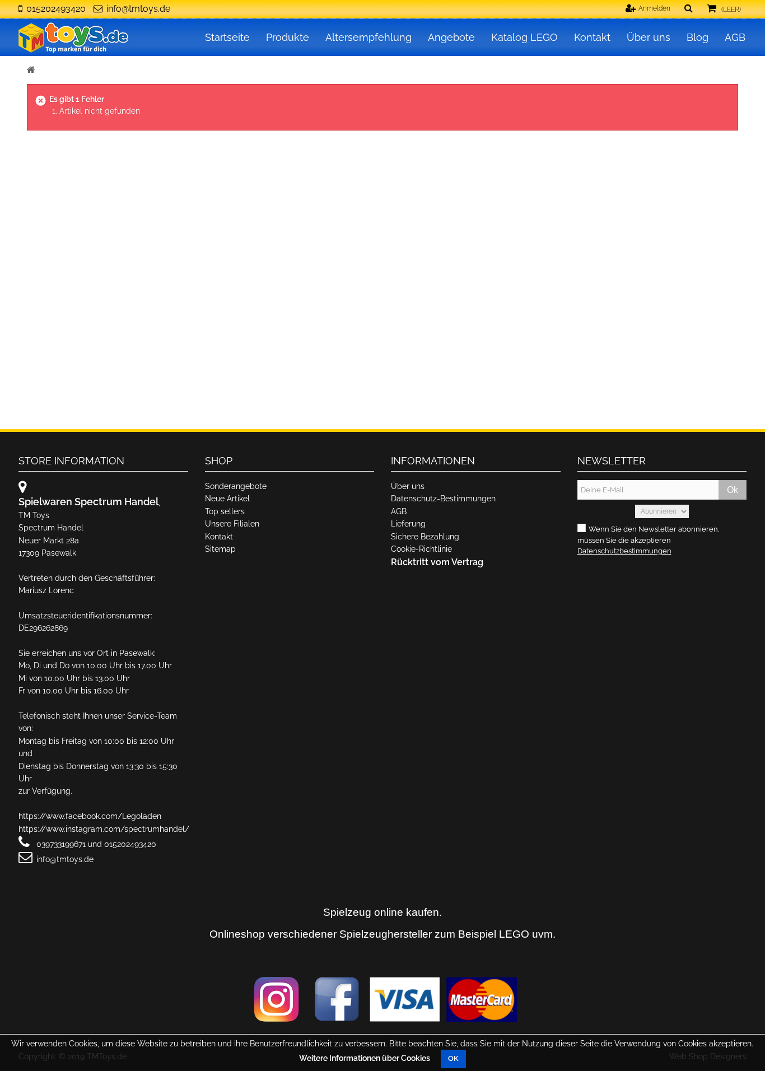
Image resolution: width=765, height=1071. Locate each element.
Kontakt (592, 37)
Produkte (287, 37)
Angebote (451, 37)
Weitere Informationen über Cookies (364, 1058)
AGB (735, 37)
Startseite (227, 37)
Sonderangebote (236, 486)
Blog (697, 37)
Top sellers (225, 511)
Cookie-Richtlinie (421, 548)
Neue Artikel (227, 498)
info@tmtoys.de (138, 8)
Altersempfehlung (368, 37)
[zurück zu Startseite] (31, 70)
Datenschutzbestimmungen (624, 551)
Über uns (648, 37)
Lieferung (408, 523)
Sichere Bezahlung (425, 536)
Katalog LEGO (524, 37)
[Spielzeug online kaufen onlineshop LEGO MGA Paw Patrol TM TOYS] (74, 37)
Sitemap (220, 548)
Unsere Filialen (232, 523)
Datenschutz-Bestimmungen (443, 498)
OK (453, 1058)
